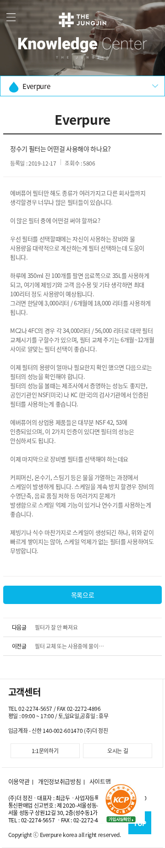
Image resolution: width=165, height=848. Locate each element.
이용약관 (19, 781)
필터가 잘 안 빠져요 (56, 627)
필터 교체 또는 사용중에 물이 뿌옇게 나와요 (66, 648)
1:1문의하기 (45, 751)
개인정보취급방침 (59, 781)
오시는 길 (117, 751)
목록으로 (82, 594)
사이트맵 (100, 781)
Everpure (36, 86)
